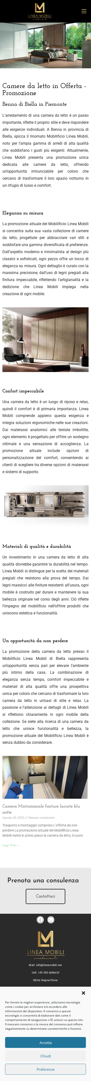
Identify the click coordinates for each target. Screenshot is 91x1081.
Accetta (46, 1042)
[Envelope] (50, 919)
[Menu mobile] (84, 11)
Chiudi (45, 1056)
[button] (83, 993)
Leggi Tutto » (10, 845)
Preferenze (46, 1069)
